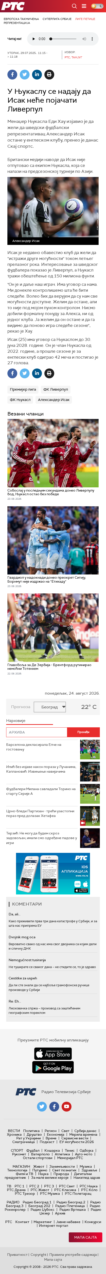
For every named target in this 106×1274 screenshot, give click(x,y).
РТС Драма (16, 1190)
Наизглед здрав (86, 1177)
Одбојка (86, 1150)
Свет (65, 1131)
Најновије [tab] (15, 720)
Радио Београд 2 (70, 1202)
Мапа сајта (85, 1237)
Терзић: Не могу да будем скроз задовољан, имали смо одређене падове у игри (41, 838)
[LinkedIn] (37, 75)
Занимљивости (62, 1166)
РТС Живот (40, 1190)
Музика (86, 1166)
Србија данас (85, 1131)
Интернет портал (53, 1225)
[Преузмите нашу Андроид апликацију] (53, 1067)
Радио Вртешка (72, 1209)
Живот (38, 1166)
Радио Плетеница (70, 1206)
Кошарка (52, 1150)
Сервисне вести (74, 1138)
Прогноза (20, 706)
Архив (60, 1213)
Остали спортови (37, 1158)
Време (51, 1138)
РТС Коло (89, 1190)
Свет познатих (64, 1170)
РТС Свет (67, 1186)
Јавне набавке (68, 1222)
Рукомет (19, 1154)
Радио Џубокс (42, 1209)
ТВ (9, 1186)
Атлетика (62, 1154)
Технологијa (17, 1170)
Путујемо (39, 1170)
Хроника (14, 1134)
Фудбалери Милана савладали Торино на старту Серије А (41, 791)
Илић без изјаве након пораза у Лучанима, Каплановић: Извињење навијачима (41, 769)
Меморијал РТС (70, 1158)
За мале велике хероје (50, 1177)
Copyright (38, 1254)
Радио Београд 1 (37, 1202)
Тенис (70, 1150)
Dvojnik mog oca (22, 937)
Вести (14, 1131)
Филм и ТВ (24, 1174)
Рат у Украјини (28, 1138)
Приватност (17, 1254)
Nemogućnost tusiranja (27, 960)
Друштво (34, 1134)
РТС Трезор (25, 1193)
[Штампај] (49, 75)
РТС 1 (19, 1186)
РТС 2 (34, 1186)
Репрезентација (17, 23)
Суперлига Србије (57, 19)
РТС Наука (89, 1186)
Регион (50, 1131)
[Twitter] (25, 75)
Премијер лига (23, 389)
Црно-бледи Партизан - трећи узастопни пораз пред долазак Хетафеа (40, 813)
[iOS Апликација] (53, 873)
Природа (61, 1174)
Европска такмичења (21, 19)
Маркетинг (43, 1222)
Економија (55, 1134)
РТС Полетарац (78, 1193)
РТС (8, 1222)
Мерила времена (83, 1134)
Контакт (22, 1222)
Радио (13, 1202)
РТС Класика (65, 1190)
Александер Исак (54, 399)
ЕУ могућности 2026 (76, 1142)
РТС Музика (50, 1193)
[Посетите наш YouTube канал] (66, 1107)
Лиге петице (85, 19)
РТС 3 (49, 1186)
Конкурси (93, 1222)
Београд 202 (39, 1206)
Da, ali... (14, 914)
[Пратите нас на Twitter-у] (42, 1107)
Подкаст (47, 1142)
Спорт (17, 1150)
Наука (43, 1174)
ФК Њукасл (20, 399)
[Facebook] (12, 75)
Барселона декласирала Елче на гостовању (33, 747)
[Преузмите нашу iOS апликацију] (53, 1054)
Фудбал (32, 1150)
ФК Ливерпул (55, 389)
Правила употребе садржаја (73, 1254)
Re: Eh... (15, 1001)
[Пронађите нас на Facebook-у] (54, 1107)
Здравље (89, 1170)
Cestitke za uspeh (23, 978)
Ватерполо (40, 1154)
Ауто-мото (83, 1154)
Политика (31, 1131)
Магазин (21, 1166)
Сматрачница (23, 1142)
